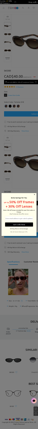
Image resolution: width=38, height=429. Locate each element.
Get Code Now (19, 224)
